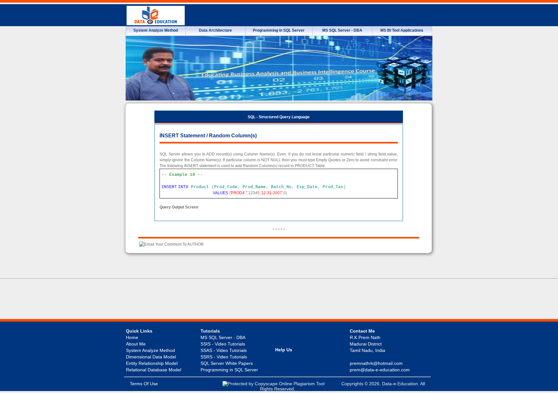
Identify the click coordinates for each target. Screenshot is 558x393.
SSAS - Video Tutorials (224, 350)
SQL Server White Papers (227, 363)
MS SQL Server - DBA (342, 30)
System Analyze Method (155, 30)
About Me (136, 343)
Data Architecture (215, 30)
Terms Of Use (144, 383)
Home (132, 337)
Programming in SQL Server (279, 30)
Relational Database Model (153, 369)
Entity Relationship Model (152, 363)
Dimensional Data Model (151, 356)
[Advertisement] (279, 299)
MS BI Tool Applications (401, 30)
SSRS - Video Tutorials (224, 356)
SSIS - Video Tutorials (223, 343)
